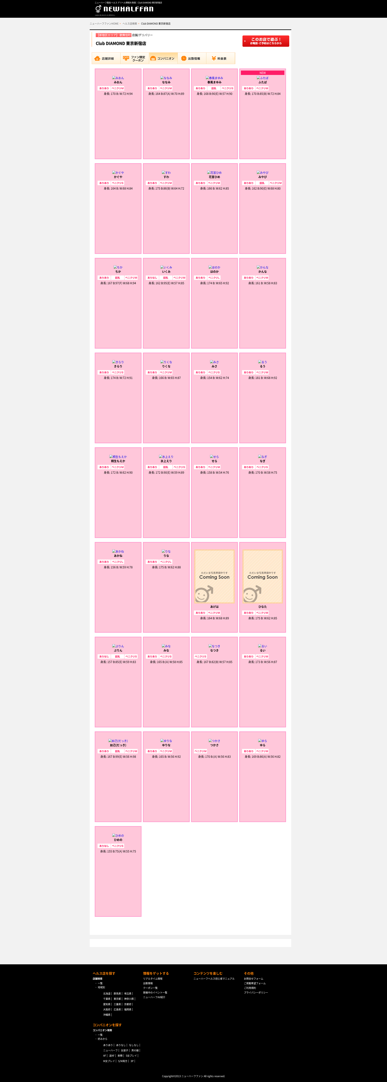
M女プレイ (109, 1061)
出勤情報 (148, 983)
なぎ (262, 461)
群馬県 (117, 993)
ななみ (166, 82)
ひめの (118, 839)
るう (262, 366)
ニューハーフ (110, 1050)
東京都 (117, 999)
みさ (214, 366)
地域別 (101, 987)
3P (132, 1061)
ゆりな (166, 745)
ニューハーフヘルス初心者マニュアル (214, 978)
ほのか (214, 271)
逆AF (111, 1055)
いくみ (166, 271)
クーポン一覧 (150, 988)
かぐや (118, 176)
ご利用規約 (250, 988)
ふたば (262, 82)
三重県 (117, 1004)
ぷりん (118, 650)
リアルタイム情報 (152, 978)
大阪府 (106, 1009)
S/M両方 (122, 1061)
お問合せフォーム (253, 978)
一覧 (100, 983)
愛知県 (106, 1004)
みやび (262, 176)
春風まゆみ (214, 82)
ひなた (262, 606)
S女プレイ (131, 1055)
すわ (166, 176)
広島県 (117, 1009)
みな (166, 650)
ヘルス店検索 (130, 23)
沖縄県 (106, 1014)
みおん (118, 82)
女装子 (124, 1050)
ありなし (121, 1045)
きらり (118, 366)
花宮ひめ (214, 176)
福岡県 (127, 1009)
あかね (118, 555)
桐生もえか (118, 461)
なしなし (134, 1045)
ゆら (262, 745)
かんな (262, 271)
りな (166, 555)
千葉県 (106, 999)
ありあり (108, 1045)
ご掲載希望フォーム (255, 983)
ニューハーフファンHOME (104, 23)
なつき (214, 650)
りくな (166, 366)
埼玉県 (127, 993)
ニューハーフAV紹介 (154, 997)
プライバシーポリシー (256, 992)
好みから (102, 1039)
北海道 (106, 993)
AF (104, 1055)
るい (262, 650)
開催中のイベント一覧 (155, 992)
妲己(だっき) (118, 745)
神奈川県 (129, 999)
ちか (118, 271)
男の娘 (135, 1050)
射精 (120, 1055)
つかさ (214, 745)
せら (214, 461)
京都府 (127, 1004)
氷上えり (166, 461)
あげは (214, 606)
